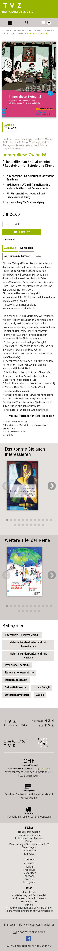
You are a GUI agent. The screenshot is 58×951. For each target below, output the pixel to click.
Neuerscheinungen (29, 832)
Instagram (29, 882)
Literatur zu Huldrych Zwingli (22, 635)
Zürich (40, 695)
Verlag (29, 866)
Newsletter (29, 873)
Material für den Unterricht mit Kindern (28, 655)
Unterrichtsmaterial (17, 695)
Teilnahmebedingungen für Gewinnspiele (29, 911)
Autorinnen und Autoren (29, 838)
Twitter (29, 879)
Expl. (17, 224)
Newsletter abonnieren (30, 932)
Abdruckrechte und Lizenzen (29, 898)
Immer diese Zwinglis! (38, 33)
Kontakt (29, 863)
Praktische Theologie (17, 665)
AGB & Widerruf (45, 925)
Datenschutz (26, 925)
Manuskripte (29, 892)
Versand (45, 768)
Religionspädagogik (16, 680)
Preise (29, 905)
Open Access (29, 850)
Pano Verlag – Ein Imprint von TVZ (29, 844)
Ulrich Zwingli (42, 687)
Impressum (10, 925)
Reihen (29, 841)
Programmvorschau (29, 835)
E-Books (29, 854)
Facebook (29, 876)
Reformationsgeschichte (19, 672)
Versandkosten (29, 901)
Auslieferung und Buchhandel (29, 895)
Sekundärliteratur (15, 687)
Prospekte (29, 870)
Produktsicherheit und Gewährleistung (29, 908)
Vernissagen (29, 847)
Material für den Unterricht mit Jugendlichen (28, 644)
